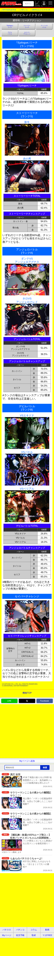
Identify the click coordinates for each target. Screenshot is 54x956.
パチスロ (7, 929)
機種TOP (27, 693)
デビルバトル (10, 33)
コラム (34, 929)
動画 (47, 929)
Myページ (44, 6)
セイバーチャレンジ (27, 33)
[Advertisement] (27, 731)
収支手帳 (37, 6)
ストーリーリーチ (27, 26)
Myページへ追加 (27, 761)
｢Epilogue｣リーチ (9, 26)
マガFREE (47, 935)
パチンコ (20, 929)
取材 (34, 935)
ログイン (28, 3)
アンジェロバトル (44, 26)
